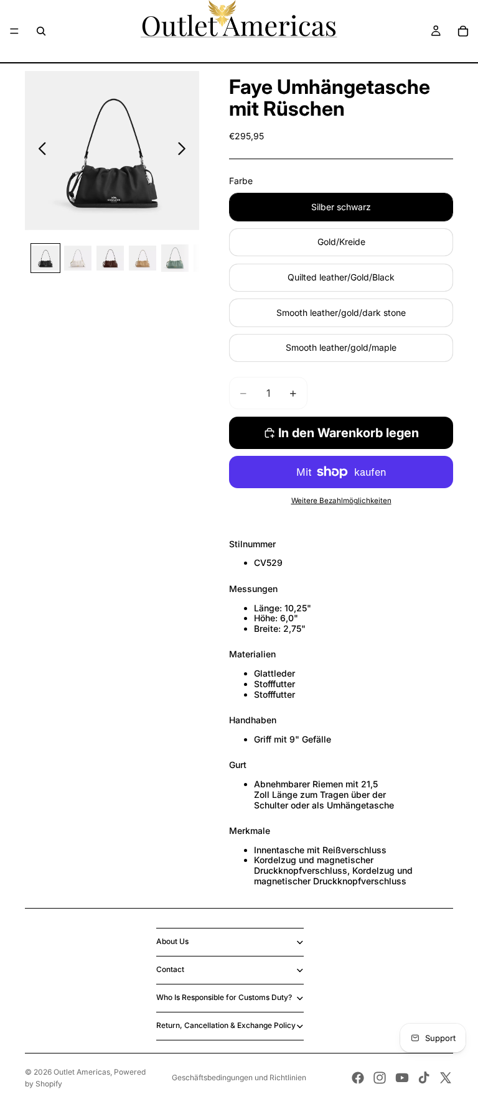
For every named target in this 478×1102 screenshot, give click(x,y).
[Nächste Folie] (185, 150)
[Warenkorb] (463, 31)
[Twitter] (445, 1077)
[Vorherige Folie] (39, 150)
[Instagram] (379, 1077)
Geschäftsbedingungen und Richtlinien (239, 1077)
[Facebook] (357, 1077)
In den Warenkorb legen (348, 432)
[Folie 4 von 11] (142, 258)
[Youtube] (402, 1077)
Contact (170, 969)
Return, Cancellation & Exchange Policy (226, 1025)
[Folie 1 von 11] (45, 258)
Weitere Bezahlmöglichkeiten (341, 500)
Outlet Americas (82, 1072)
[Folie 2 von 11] (77, 258)
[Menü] (14, 31)
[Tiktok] (423, 1077)
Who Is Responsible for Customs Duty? (224, 997)
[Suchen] (41, 31)
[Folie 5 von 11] (175, 258)
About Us (172, 941)
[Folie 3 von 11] (110, 258)
